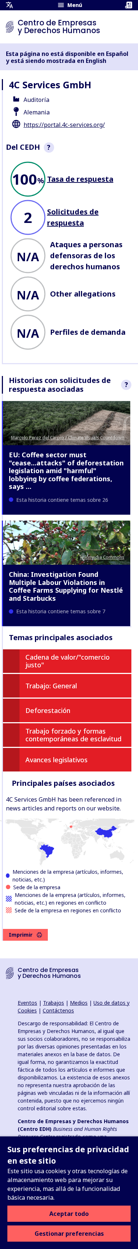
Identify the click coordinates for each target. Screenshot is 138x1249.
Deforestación (47, 710)
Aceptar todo (69, 1214)
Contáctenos (58, 1010)
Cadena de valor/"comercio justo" (67, 661)
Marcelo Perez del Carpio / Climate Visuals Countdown (67, 437)
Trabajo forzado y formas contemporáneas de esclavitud (73, 735)
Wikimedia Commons (102, 557)
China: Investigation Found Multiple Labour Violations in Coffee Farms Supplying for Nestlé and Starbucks (66, 586)
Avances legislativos (56, 759)
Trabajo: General (51, 685)
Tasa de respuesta (80, 179)
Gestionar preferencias (69, 1234)
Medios (79, 1002)
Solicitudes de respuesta (73, 217)
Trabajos (53, 1002)
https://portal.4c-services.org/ (64, 125)
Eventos (27, 1002)
